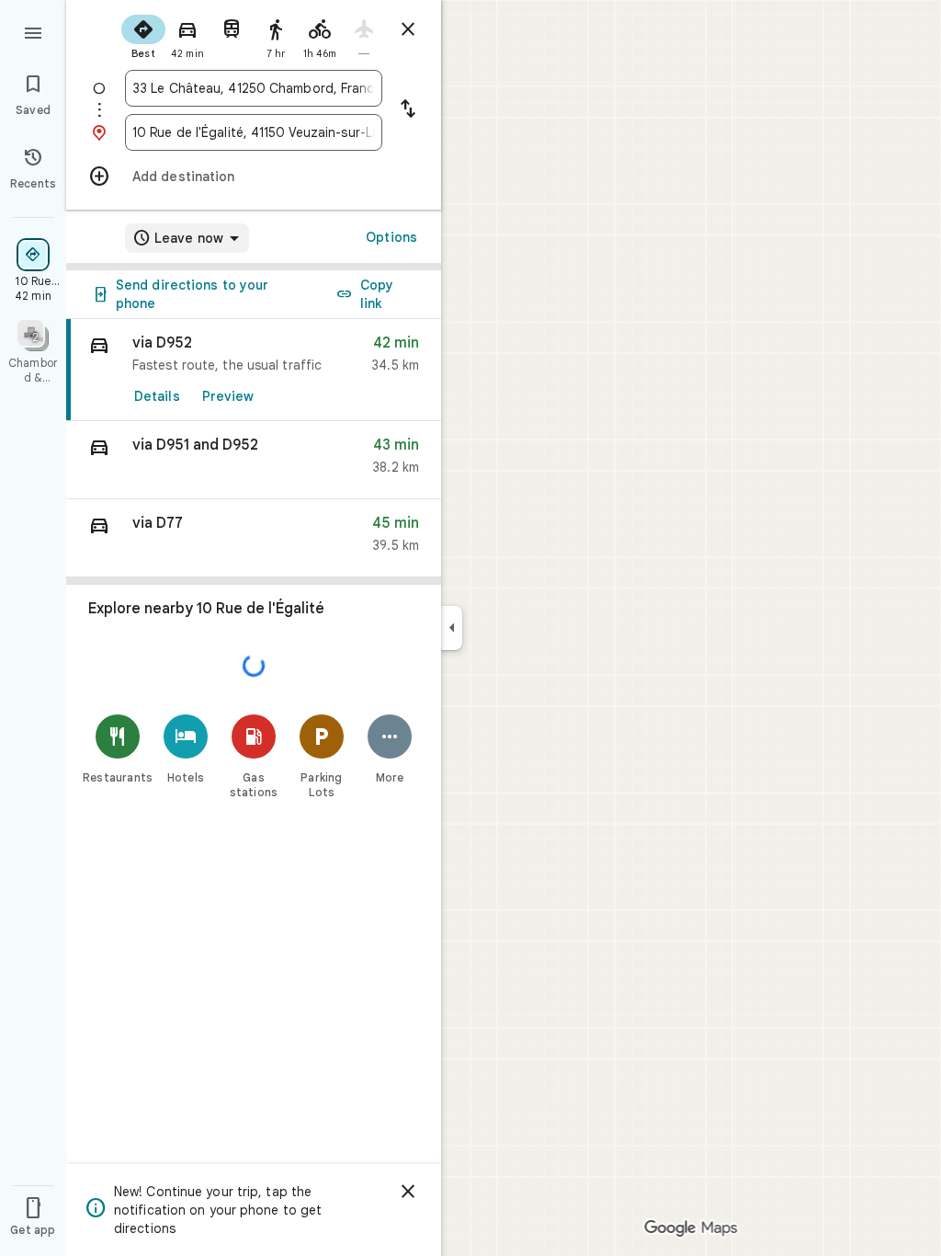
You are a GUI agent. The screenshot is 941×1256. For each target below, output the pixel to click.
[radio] (143, 35)
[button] (253, 460)
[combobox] (253, 88)
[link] (253, 370)
